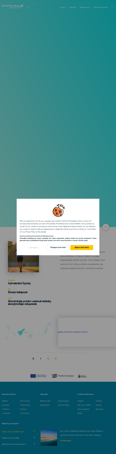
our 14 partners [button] (46, 221)
